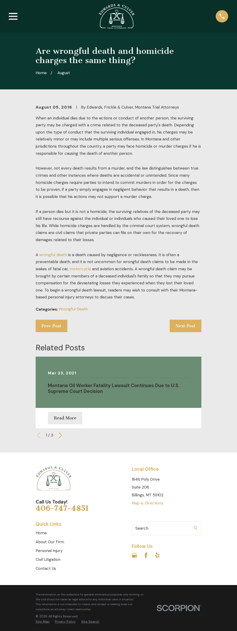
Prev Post (51, 325)
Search (141, 528)
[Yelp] (157, 555)
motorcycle (80, 268)
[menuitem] (43, 621)
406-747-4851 (62, 508)
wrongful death (53, 254)
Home (41, 532)
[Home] (116, 16)
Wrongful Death (73, 309)
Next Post (186, 325)
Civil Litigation (48, 559)
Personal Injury (49, 550)
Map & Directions (147, 503)
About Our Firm (50, 541)
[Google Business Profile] (134, 555)
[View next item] (60, 435)
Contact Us (46, 568)
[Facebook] (146, 555)
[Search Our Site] (196, 528)
